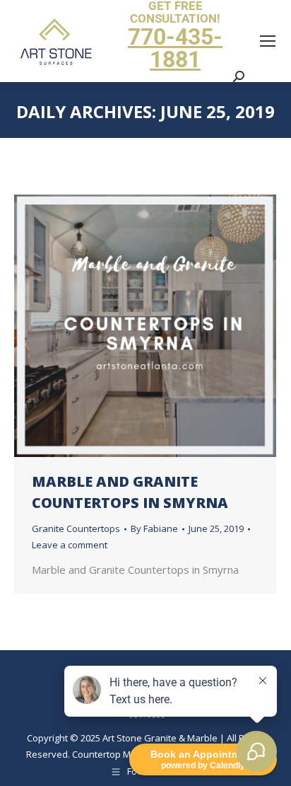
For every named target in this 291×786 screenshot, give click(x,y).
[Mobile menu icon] (268, 41)
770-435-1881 (175, 48)
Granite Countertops (76, 528)
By (154, 528)
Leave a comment (69, 544)
